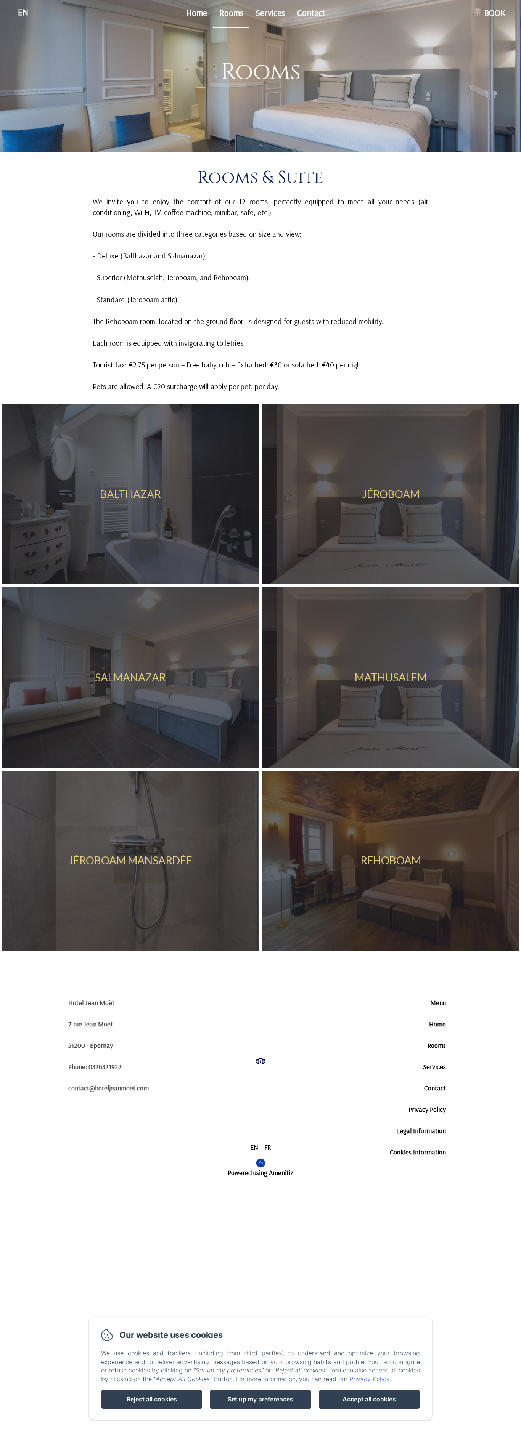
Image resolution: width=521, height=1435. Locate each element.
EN (254, 1147)
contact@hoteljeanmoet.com (108, 1088)
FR (267, 1147)
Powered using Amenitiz (260, 1172)
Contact (311, 12)
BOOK (494, 12)
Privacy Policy (427, 1109)
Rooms (231, 12)
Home (197, 12)
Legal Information (421, 1130)
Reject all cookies (152, 1399)
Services (270, 12)
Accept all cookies (369, 1399)
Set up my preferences (260, 1399)
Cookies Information (418, 1152)
